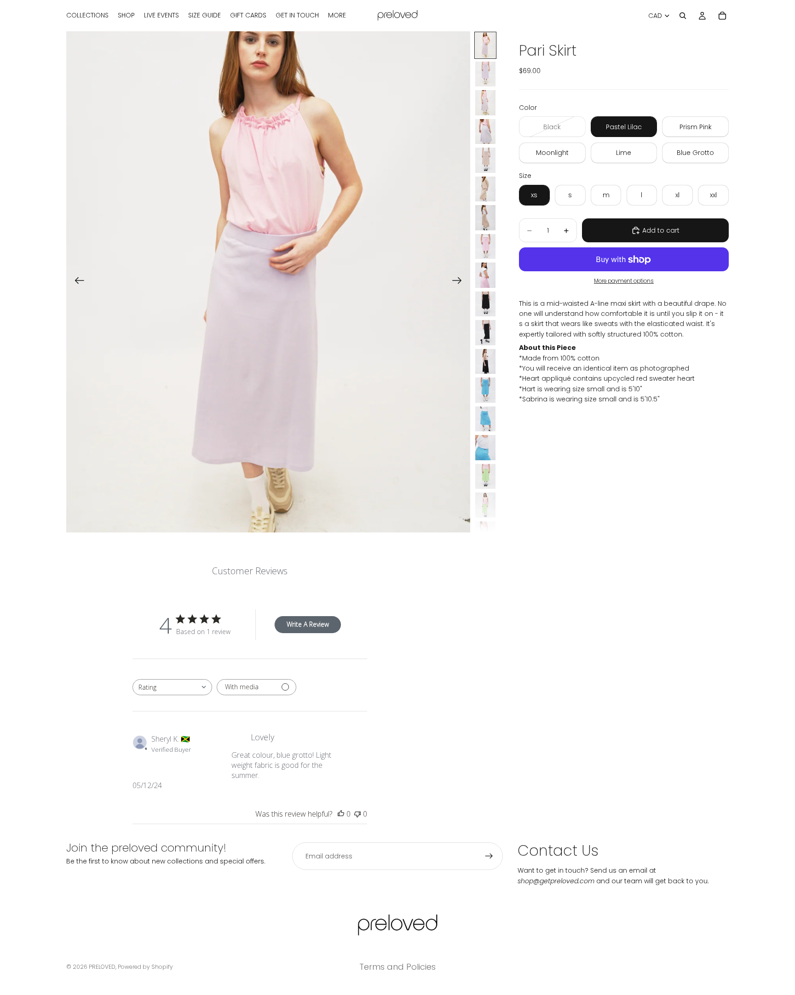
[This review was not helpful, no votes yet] (357, 814)
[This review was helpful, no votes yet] (341, 814)
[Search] (683, 16)
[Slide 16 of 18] (485, 476)
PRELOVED (102, 967)
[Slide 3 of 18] (485, 102)
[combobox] (172, 687)
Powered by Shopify (145, 967)
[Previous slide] (76, 282)
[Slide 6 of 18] (485, 189)
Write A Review (308, 624)
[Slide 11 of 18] (485, 332)
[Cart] (722, 16)
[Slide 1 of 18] (485, 45)
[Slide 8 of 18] (485, 246)
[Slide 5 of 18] (485, 160)
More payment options (624, 281)
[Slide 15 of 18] (485, 447)
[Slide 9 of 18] (485, 275)
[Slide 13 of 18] (485, 390)
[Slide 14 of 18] (485, 419)
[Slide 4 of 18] (485, 131)
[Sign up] (489, 856)
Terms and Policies (397, 966)
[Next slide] (459, 282)
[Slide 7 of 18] (485, 217)
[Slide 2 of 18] (485, 74)
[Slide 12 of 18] (485, 361)
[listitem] (337, 15)
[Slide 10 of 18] (485, 304)
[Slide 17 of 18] (485, 505)
